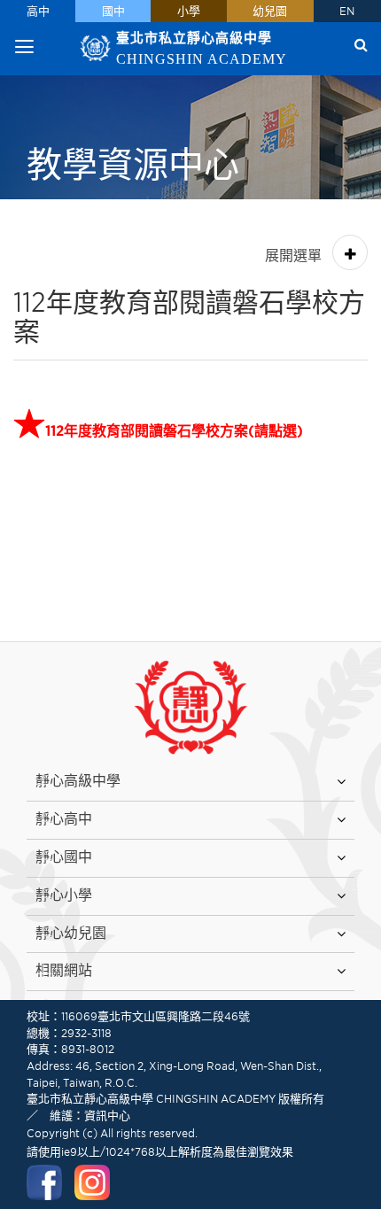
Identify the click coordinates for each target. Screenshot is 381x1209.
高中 (38, 11)
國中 (113, 11)
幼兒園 (270, 11)
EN (346, 11)
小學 (188, 11)
